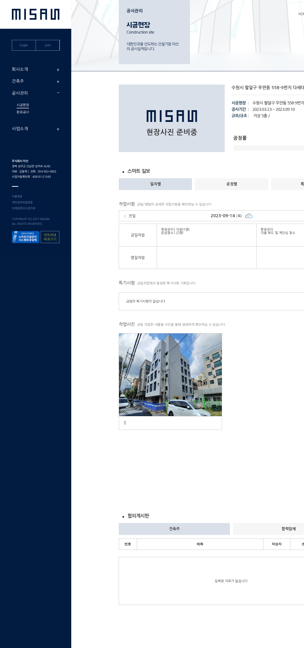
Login (24, 45)
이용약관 (17, 196)
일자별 (155, 184)
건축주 (174, 529)
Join (48, 45)
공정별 (231, 184)
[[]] (170, 415)
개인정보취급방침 (22, 202)
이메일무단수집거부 (23, 208)
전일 (133, 216)
